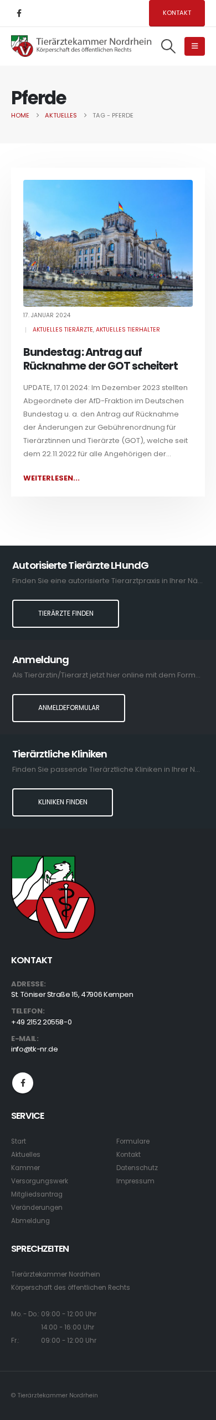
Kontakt (177, 12)
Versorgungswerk (39, 1181)
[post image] (107, 243)
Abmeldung (30, 1220)
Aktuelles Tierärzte (63, 329)
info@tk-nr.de (34, 1049)
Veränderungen (37, 1207)
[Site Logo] (81, 46)
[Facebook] (19, 13)
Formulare (133, 1141)
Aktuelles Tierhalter (128, 329)
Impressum (135, 1181)
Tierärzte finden (66, 613)
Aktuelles (25, 1154)
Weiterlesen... (51, 478)
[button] (168, 46)
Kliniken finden (63, 802)
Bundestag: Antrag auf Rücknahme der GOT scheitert (100, 359)
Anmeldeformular (69, 707)
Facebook (22, 1082)
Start (18, 1141)
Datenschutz (137, 1167)
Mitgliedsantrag (37, 1194)
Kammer (25, 1167)
